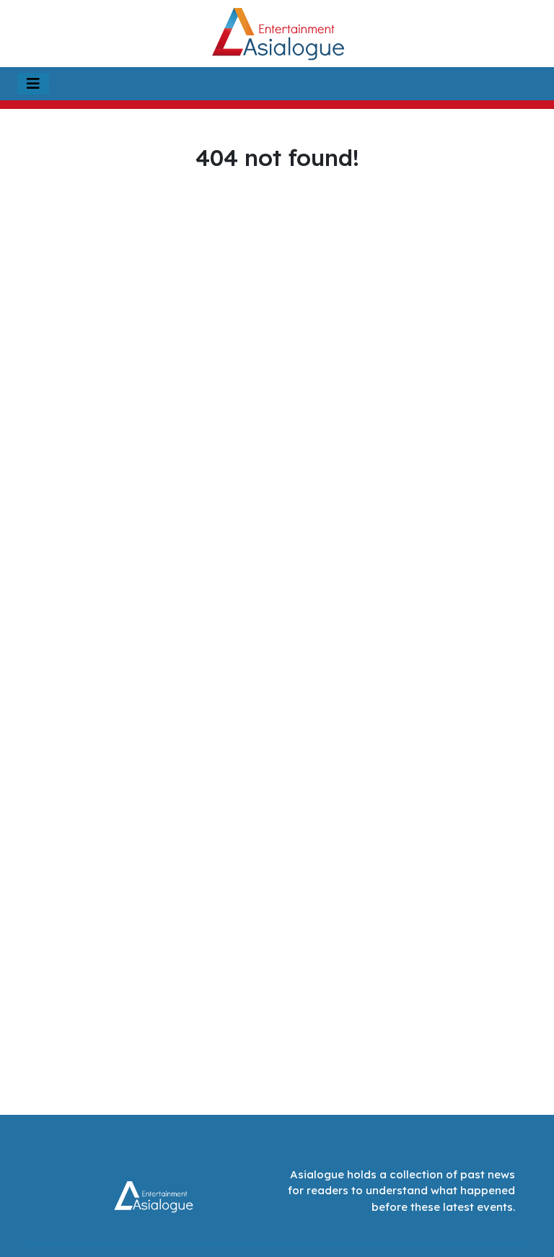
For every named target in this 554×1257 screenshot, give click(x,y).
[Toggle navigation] (33, 84)
